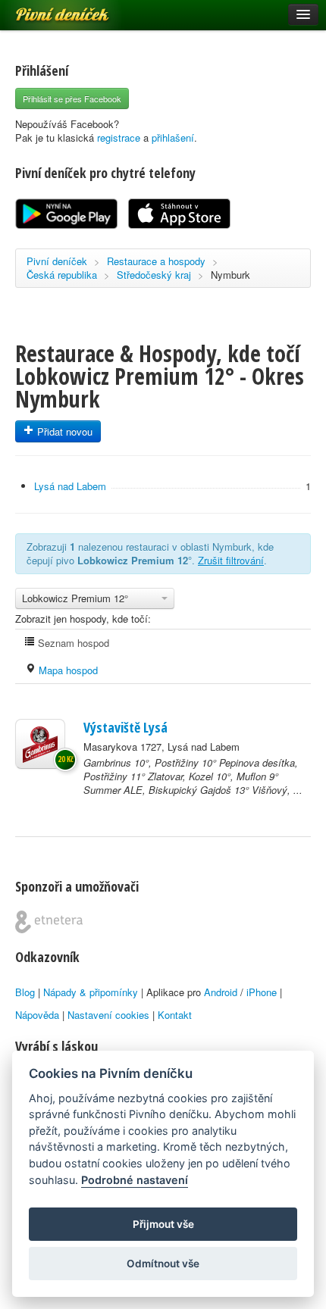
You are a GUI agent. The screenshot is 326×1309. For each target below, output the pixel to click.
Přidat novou (63, 431)
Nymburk (230, 274)
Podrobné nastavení (134, 1179)
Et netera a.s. (49, 922)
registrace (118, 137)
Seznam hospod (72, 643)
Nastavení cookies (108, 1015)
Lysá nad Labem (70, 486)
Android (220, 992)
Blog (25, 992)
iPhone (261, 992)
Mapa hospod (67, 670)
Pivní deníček (45, 9)
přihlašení (173, 137)
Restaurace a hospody (156, 261)
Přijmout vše (163, 1224)
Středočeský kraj (154, 274)
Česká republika (62, 274)
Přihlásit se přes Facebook (72, 98)
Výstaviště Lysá (125, 727)
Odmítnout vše (163, 1263)
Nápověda (37, 1015)
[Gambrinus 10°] (40, 744)
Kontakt (175, 1015)
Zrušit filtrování (231, 560)
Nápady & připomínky (90, 992)
